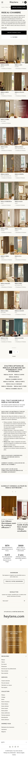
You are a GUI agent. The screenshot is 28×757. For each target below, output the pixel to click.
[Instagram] (15, 747)
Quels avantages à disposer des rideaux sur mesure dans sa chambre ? (11, 457)
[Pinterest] (18, 747)
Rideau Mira (18, 283)
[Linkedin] (10, 747)
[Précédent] (12, 491)
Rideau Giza (4, 147)
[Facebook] (13, 747)
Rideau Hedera (19, 174)
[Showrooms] (23, 2)
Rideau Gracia (19, 147)
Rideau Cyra (4, 338)
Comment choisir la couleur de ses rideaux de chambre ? (13, 463)
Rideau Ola (18, 256)
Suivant (14, 356)
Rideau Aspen (5, 92)
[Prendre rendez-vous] (25, 2)
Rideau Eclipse (19, 338)
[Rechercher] (25, 601)
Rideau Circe (4, 311)
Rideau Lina (18, 229)
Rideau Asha (18, 65)
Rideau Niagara (5, 283)
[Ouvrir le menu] (2, 2)
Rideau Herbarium (6, 201)
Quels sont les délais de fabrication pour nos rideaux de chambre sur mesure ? (12, 470)
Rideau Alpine (5, 65)
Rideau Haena (5, 174)
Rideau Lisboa (5, 256)
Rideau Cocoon (19, 311)
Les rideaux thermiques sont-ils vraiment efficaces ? (8, 524)
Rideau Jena (4, 229)
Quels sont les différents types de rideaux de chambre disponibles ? (13, 412)
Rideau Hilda (19, 201)
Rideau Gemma (5, 119)
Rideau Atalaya (19, 92)
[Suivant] (15, 491)
